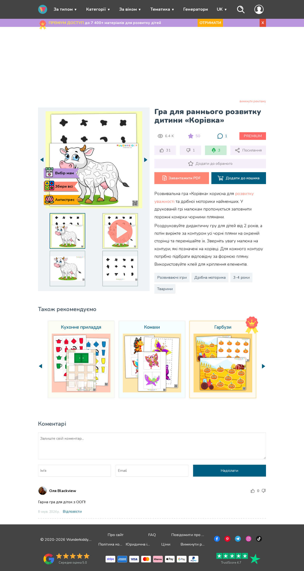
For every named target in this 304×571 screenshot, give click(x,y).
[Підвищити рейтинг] (252, 490)
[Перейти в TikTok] (258, 539)
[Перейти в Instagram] (248, 539)
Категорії (96, 9)
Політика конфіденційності (122, 544)
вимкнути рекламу (253, 101)
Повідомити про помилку (194, 534)
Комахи (152, 327)
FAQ (152, 534)
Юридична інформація (146, 544)
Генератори (195, 9)
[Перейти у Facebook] (216, 539)
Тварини (165, 289)
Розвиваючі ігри (172, 277)
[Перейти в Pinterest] (226, 539)
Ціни (165, 544)
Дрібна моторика (210, 277)
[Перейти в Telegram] (237, 539)
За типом (63, 9)
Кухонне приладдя (81, 327)
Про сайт (116, 534)
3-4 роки (241, 277)
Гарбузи (222, 327)
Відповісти (72, 511)
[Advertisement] (152, 64)
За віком (128, 9)
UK (220, 9)
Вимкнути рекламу (197, 544)
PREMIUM (253, 136)
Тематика (160, 9)
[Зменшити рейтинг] (263, 490)
